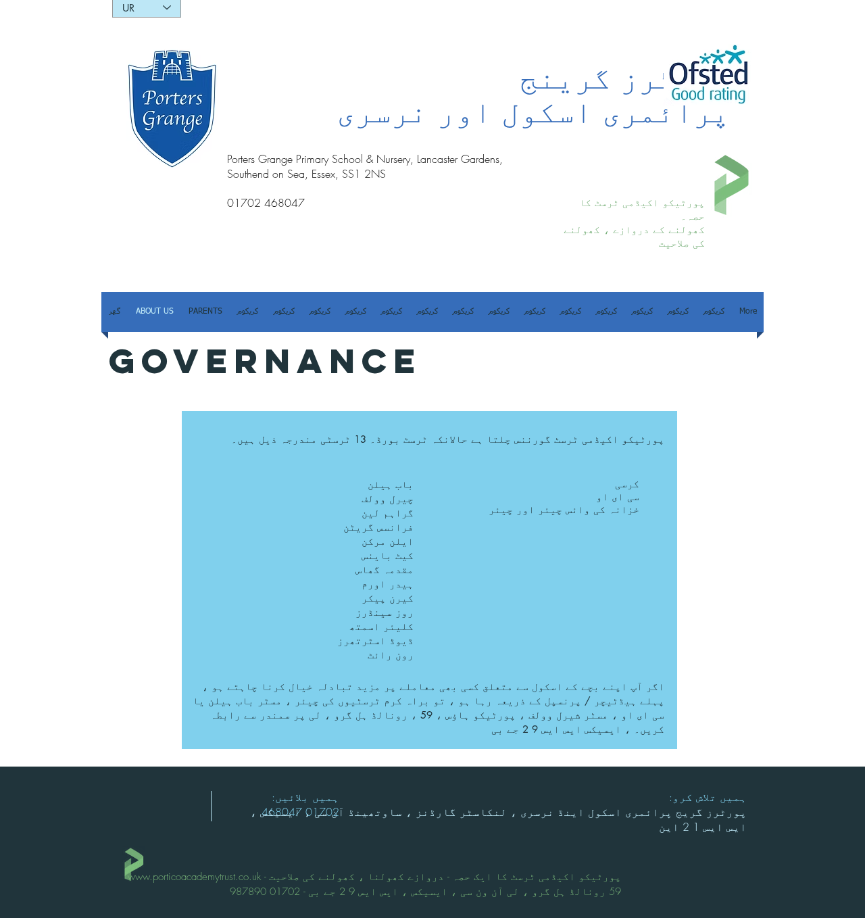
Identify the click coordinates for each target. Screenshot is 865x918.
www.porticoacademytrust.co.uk (194, 877)
